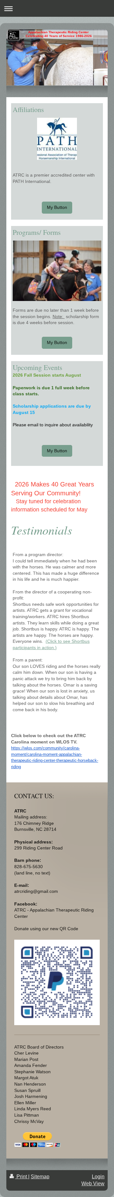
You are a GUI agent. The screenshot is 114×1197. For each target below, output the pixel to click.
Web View (92, 1183)
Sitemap (40, 1176)
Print (21, 1176)
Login (98, 1176)
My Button (57, 207)
